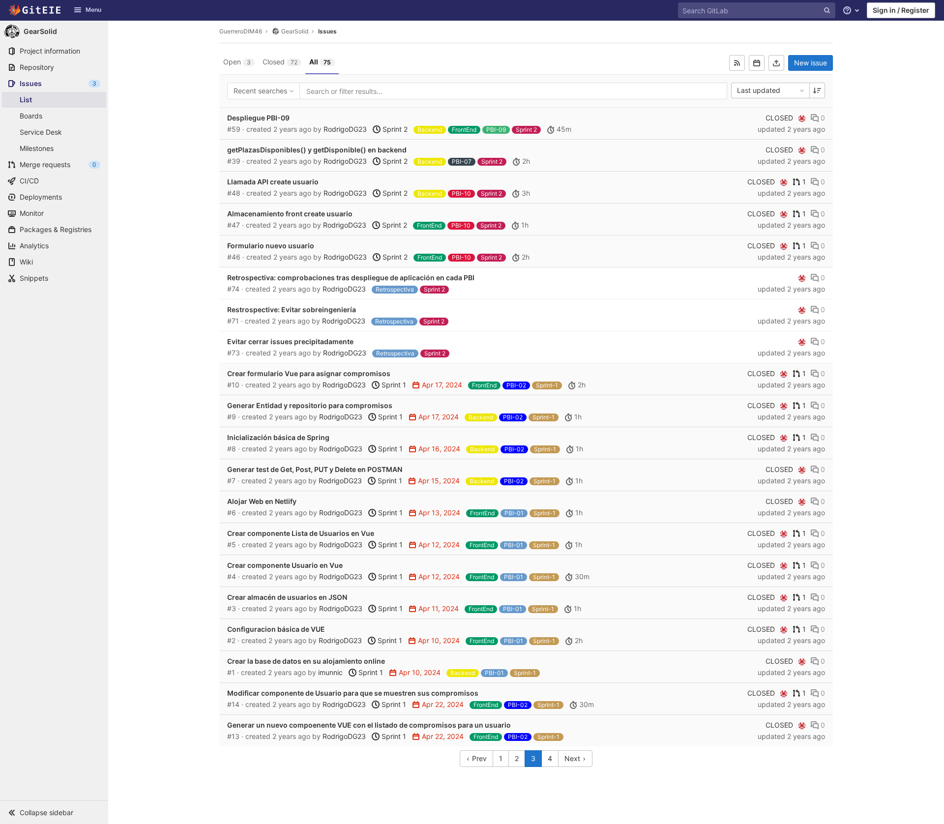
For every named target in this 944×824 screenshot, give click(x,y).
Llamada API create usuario (273, 181)
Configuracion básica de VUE (276, 629)
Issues (327, 31)
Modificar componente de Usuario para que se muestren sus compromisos (352, 693)
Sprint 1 (393, 385)
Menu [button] (93, 9)
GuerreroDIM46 (240, 31)
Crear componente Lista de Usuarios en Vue (300, 533)
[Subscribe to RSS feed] (737, 63)
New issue (810, 63)
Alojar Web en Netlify (261, 501)
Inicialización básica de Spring (278, 437)
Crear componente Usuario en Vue (285, 565)
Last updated (758, 90)
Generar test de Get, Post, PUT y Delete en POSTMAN (314, 469)
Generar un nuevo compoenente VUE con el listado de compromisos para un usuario (369, 725)
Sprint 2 (394, 129)
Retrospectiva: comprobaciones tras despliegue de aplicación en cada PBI (350, 277)
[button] (54, 812)
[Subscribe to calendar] (757, 63)
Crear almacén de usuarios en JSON (287, 597)
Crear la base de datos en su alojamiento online (306, 661)
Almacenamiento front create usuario (290, 213)
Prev (478, 758)
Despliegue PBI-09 (258, 118)
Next (573, 758)
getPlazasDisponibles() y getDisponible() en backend (317, 150)
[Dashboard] (35, 10)
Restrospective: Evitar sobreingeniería (291, 309)
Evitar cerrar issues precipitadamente (290, 341)
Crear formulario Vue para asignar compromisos (308, 373)
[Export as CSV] (776, 63)
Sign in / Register (901, 10)
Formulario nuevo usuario (270, 245)
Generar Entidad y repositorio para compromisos (309, 405)
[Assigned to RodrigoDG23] (802, 118)
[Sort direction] (817, 90)
